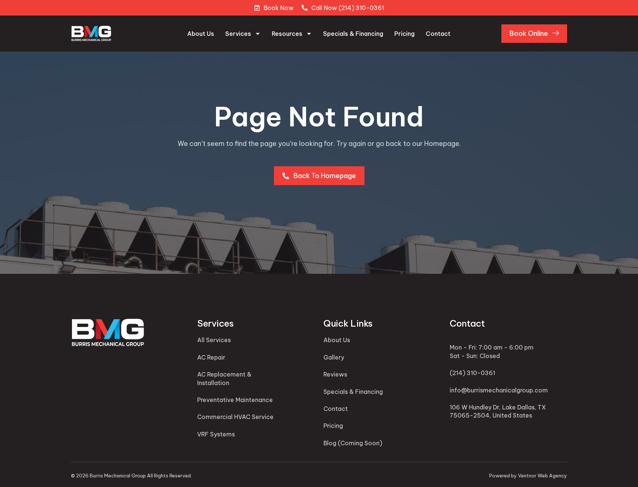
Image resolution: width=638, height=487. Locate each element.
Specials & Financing (353, 33)
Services (238, 33)
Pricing (404, 33)
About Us (200, 33)
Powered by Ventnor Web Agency (528, 476)
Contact (438, 33)
